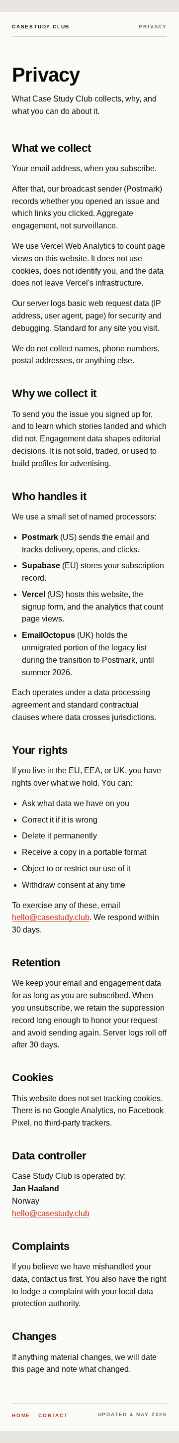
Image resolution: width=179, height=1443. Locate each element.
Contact (53, 1415)
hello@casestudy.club (51, 917)
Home (21, 1415)
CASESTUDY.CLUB (41, 26)
